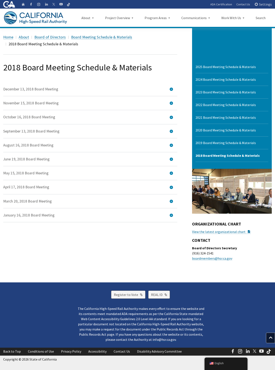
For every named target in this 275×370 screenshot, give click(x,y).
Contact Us (243, 4)
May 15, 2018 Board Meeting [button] (26, 173)
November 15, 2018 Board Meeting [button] (31, 103)
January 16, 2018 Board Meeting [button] (29, 215)
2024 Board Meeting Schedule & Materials (226, 79)
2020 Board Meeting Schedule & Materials (226, 130)
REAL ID (160, 294)
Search (261, 18)
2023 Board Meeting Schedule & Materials (226, 92)
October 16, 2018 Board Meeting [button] (29, 117)
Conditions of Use (41, 351)
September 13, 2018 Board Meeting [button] (31, 131)
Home (8, 37)
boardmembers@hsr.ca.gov (212, 258)
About (24, 37)
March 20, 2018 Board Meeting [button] (27, 201)
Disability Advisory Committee (159, 351)
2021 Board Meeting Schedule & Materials (226, 117)
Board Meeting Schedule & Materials (101, 37)
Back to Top (12, 351)
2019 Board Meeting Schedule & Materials (226, 143)
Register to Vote (129, 294)
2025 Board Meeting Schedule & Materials (226, 67)
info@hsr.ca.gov (164, 339)
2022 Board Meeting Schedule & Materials (226, 105)
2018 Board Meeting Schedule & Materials (228, 155)
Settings (265, 4)
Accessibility (97, 351)
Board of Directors (50, 37)
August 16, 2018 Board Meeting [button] (28, 145)
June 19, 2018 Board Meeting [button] (26, 159)
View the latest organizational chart (221, 232)
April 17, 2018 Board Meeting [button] (26, 187)
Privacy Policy (71, 351)
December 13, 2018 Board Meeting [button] (30, 89)
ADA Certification (221, 4)
